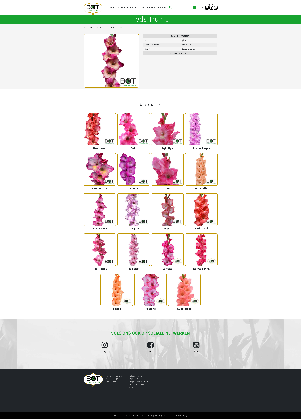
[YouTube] (215, 8)
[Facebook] (211, 8)
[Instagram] (207, 8)
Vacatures (161, 7)
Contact (151, 7)
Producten (132, 7)
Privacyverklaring (134, 387)
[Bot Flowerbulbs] (93, 8)
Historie (121, 7)
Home (113, 7)
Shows (142, 7)
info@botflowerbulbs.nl (139, 381)
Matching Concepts (163, 415)
